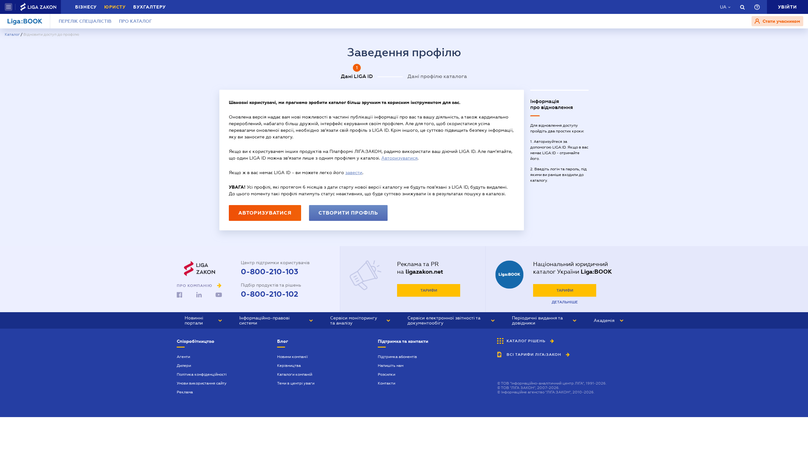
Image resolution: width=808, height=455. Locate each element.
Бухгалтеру (149, 6)
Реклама (185, 392)
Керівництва (289, 365)
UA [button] (723, 6)
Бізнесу (86, 6)
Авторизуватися (399, 158)
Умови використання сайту (202, 383)
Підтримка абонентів (397, 357)
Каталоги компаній (294, 374)
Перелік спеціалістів (85, 21)
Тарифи (428, 290)
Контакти (386, 383)
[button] (8, 7)
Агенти (183, 357)
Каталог (12, 34)
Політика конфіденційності (202, 374)
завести (353, 172)
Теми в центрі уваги (295, 383)
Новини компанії (292, 357)
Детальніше (565, 302)
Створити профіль (348, 213)
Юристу (115, 6)
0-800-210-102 (269, 294)
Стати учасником (780, 21)
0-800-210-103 (269, 272)
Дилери (184, 365)
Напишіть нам (390, 365)
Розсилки (386, 374)
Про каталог (135, 21)
